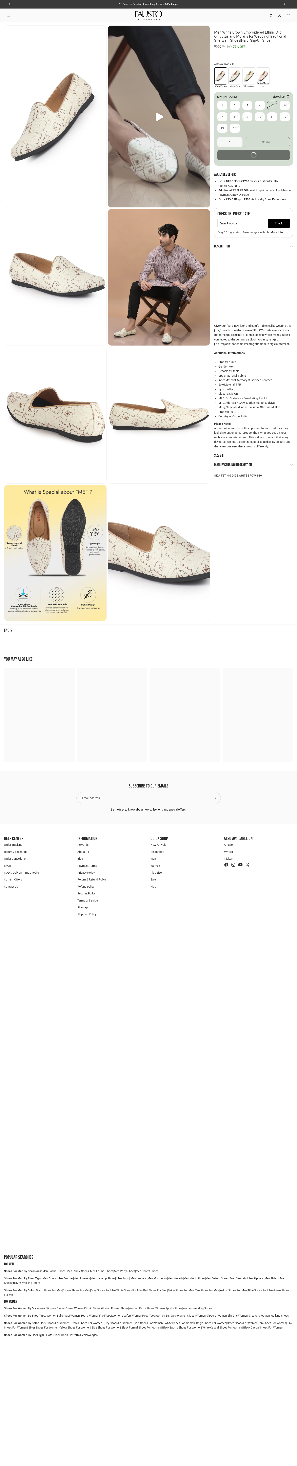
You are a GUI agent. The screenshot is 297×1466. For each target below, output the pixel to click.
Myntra (228, 851)
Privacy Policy (86, 872)
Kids (153, 886)
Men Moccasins (157, 1278)
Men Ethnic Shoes (78, 1271)
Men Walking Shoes (28, 1282)
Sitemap (82, 907)
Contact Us (11, 886)
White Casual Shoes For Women (222, 1327)
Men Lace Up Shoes (103, 1278)
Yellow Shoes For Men (233, 1290)
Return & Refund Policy (91, 879)
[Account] (279, 15)
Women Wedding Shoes (197, 1308)
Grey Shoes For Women (118, 1323)
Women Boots (79, 1315)
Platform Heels (77, 1335)
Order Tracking (13, 845)
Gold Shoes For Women (148, 1323)
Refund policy (85, 886)
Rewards (82, 845)
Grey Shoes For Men (103, 1290)
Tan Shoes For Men (207, 1290)
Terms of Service (87, 900)
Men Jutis (122, 1278)
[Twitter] (247, 864)
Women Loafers (122, 1315)
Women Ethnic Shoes (87, 1308)
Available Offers (225, 174)
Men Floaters (82, 1278)
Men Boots (50, 1278)
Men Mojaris (175, 1278)
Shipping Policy (86, 914)
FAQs (7, 865)
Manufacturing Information (233, 464)
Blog (80, 858)
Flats (49, 1335)
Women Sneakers (249, 1315)
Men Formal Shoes (101, 1271)
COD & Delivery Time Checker (22, 872)
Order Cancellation (15, 858)
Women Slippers (206, 1315)
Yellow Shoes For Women (74, 1327)
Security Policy (86, 893)
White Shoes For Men (129, 1290)
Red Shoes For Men (155, 1290)
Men (153, 858)
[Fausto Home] (148, 15)
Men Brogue (65, 1278)
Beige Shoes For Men (181, 1290)
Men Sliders (271, 1278)
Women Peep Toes (143, 1315)
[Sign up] (215, 798)
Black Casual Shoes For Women (263, 1327)
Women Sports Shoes (168, 1308)
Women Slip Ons (227, 1315)
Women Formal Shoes (114, 1308)
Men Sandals (238, 1278)
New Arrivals (158, 845)
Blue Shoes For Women (106, 1327)
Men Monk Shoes (194, 1278)
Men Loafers (138, 1278)
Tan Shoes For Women (272, 1323)
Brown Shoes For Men (76, 1290)
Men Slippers (255, 1278)
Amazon (229, 845)
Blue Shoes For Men (260, 1290)
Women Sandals (166, 1315)
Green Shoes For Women (242, 1323)
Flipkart (228, 858)
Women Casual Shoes (60, 1308)
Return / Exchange (15, 851)
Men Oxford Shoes (217, 1278)
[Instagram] (233, 864)
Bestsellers (157, 851)
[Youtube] (240, 864)
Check (279, 223)
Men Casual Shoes (53, 1271)
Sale (153, 879)
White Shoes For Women (180, 1323)
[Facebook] (226, 864)
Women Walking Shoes (274, 1315)
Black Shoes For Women (54, 1323)
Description (222, 246)
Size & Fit (220, 455)
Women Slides (186, 1315)
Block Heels (61, 1335)
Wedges (93, 1335)
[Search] (271, 15)
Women (155, 865)
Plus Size (156, 872)
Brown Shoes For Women (86, 1323)
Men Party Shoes (124, 1271)
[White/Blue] (234, 75)
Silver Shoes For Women (43, 1327)
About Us (83, 851)
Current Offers (13, 879)
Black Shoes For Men (49, 1290)
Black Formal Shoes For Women (141, 1327)
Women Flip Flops (100, 1315)
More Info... (278, 232)
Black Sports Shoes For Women (181, 1327)
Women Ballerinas (58, 1315)
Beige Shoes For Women (211, 1323)
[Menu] (8, 15)
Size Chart (279, 96)
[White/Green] (248, 75)
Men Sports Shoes (147, 1271)
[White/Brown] (220, 75)
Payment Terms (87, 865)
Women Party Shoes (142, 1308)
